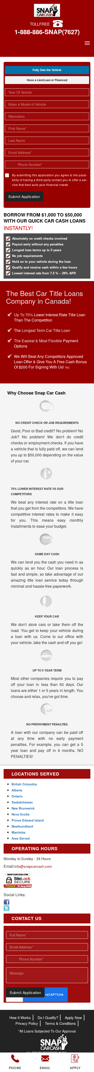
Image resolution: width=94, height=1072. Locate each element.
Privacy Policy (26, 1023)
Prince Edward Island (28, 820)
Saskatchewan (22, 802)
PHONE (15, 1068)
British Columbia (24, 784)
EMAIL (45, 1068)
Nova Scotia (20, 814)
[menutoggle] (87, 43)
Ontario (17, 796)
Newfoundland (22, 826)
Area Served (21, 838)
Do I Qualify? (48, 1017)
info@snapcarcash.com (33, 866)
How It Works (20, 1017)
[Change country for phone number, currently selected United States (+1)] (10, 164)
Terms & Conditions (60, 1023)
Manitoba (18, 832)
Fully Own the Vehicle (47, 70)
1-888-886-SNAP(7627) (47, 31)
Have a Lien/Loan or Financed (47, 80)
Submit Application (24, 196)
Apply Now (73, 1017)
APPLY (75, 1068)
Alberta (17, 790)
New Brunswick (23, 808)
